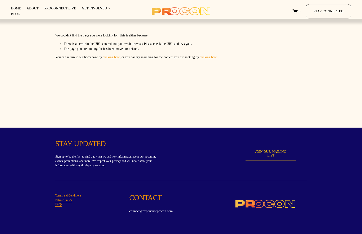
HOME (16, 8)
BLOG (15, 14)
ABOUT (33, 8)
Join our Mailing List (270, 153)
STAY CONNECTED (328, 11)
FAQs (58, 204)
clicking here (111, 57)
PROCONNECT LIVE (60, 8)
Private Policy (63, 200)
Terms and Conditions (68, 195)
